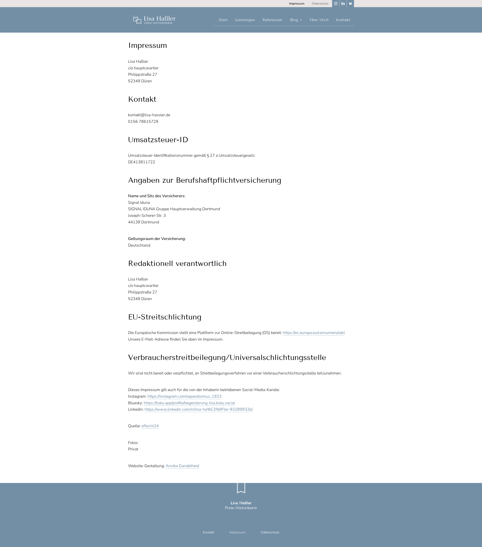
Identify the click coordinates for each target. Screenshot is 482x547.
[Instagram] (335, 3)
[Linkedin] (343, 3)
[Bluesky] (350, 3)
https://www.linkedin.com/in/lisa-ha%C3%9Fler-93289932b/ (199, 409)
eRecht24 (150, 426)
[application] (300, 20)
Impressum (237, 532)
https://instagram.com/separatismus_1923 (184, 396)
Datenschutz (270, 532)
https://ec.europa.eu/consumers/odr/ (313, 332)
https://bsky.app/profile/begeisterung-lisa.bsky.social (189, 403)
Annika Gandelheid (182, 465)
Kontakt (208, 532)
